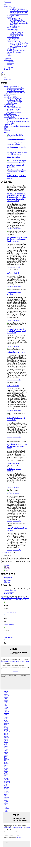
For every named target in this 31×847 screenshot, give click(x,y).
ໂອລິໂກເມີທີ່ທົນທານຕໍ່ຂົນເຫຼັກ (14, 101)
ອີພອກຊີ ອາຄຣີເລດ (12, 27)
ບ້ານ (5, 4)
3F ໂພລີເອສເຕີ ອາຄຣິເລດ (16, 32)
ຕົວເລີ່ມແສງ (10, 55)
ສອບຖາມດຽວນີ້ (8, 593)
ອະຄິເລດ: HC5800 (13, 386)
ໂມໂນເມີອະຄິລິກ (11, 49)
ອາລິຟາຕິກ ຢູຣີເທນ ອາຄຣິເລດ (14, 8)
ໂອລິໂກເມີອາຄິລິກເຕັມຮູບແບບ (14, 38)
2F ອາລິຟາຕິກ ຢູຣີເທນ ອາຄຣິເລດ (18, 9)
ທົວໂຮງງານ (10, 64)
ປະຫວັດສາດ (10, 63)
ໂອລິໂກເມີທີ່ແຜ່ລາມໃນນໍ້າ (13, 41)
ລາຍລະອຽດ (17, 228)
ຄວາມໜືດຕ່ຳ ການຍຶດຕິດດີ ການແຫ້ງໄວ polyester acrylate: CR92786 (17, 446)
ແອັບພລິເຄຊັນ (7, 58)
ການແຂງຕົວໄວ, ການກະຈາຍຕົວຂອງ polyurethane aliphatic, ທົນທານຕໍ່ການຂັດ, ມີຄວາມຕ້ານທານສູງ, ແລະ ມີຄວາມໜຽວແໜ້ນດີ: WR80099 (16, 197)
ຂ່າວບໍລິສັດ (10, 67)
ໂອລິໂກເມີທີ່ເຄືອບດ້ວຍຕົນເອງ (17, 20)
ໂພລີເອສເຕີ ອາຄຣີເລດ (12, 29)
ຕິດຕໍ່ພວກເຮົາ (7, 69)
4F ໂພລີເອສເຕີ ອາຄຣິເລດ (16, 34)
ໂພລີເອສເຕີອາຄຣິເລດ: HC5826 (16, 352)
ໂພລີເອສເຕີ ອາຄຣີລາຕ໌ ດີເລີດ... (16, 140)
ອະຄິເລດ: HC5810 (13, 493)
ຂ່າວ (5, 66)
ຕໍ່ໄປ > (6, 552)
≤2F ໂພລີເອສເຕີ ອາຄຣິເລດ (17, 31)
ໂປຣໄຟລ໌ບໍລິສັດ (11, 61)
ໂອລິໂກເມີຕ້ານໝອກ (15, 26)
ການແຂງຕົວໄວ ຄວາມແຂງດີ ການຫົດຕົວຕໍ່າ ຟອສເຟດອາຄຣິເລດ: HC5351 (16, 331)
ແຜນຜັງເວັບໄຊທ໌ (17, 598)
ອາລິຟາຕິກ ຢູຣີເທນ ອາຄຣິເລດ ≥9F (19, 14)
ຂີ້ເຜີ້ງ (8, 53)
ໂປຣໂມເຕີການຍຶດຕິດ (12, 40)
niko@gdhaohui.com (9, 592)
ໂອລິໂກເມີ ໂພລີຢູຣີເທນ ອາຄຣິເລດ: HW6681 (16, 419)
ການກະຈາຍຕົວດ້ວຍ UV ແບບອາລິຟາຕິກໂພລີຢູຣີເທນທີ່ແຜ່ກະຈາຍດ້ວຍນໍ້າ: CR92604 (17, 239)
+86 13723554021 (8, 637)
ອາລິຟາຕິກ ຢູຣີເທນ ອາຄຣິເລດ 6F (18, 12)
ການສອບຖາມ (10, 228)
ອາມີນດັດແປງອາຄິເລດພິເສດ (17, 21)
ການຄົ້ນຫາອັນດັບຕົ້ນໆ (20, 599)
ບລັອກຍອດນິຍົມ (9, 599)
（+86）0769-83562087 (10, 590)
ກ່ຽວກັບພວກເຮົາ (8, 60)
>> (8, 552)
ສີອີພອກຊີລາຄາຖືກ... (13, 157)
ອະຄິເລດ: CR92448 (13, 273)
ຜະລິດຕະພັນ (7, 6)
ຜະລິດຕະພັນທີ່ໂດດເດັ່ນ (7, 598)
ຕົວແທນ (9, 57)
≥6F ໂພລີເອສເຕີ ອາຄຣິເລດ (17, 35)
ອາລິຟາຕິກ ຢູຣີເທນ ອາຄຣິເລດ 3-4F (19, 11)
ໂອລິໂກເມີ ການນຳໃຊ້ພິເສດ (14, 18)
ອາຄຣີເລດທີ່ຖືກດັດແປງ (13, 37)
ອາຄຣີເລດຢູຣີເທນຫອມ (13, 15)
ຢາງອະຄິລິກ (10, 17)
